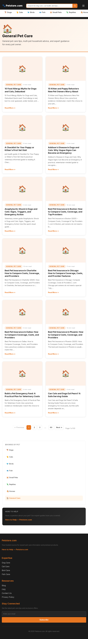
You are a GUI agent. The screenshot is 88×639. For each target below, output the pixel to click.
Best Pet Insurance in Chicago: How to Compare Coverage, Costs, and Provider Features (65, 273)
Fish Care (6, 574)
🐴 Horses (11, 491)
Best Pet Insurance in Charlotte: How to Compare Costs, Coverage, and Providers (22, 273)
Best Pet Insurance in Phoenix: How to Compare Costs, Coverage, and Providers (65, 335)
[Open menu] (83, 5)
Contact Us (7, 593)
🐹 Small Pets (56, 12)
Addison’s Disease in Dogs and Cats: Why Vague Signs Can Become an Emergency (63, 150)
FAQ (4, 589)
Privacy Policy (8, 597)
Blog (4, 585)
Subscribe (44, 620)
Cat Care (5, 566)
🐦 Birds (31, 12)
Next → (59, 427)
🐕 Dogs (8, 12)
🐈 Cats (19, 12)
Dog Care (6, 563)
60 (51, 427)
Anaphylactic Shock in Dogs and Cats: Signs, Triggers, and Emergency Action (21, 212)
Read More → (10, 108)
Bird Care (6, 570)
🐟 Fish (42, 12)
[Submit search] (74, 6)
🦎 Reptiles (71, 12)
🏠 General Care (13, 498)
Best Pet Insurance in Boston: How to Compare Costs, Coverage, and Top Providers (65, 212)
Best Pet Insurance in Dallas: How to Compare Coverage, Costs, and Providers (22, 335)
